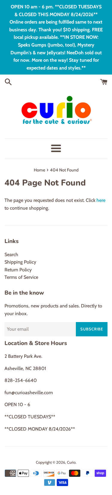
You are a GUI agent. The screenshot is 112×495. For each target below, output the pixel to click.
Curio (71, 462)
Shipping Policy (20, 262)
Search (11, 254)
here (100, 200)
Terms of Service (21, 277)
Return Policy (18, 270)
